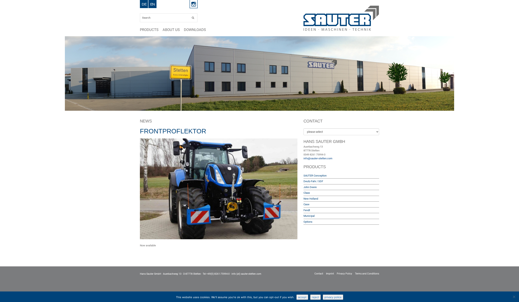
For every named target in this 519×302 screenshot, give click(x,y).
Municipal (309, 215)
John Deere (310, 187)
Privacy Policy (344, 273)
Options (307, 221)
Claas (306, 192)
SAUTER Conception (315, 175)
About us (176, 29)
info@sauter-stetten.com (317, 158)
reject (315, 297)
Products (151, 29)
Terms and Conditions (367, 273)
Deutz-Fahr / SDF (313, 181)
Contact (318, 273)
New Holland (310, 198)
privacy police (333, 297)
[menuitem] (144, 4)
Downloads (204, 29)
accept (302, 297)
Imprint (330, 273)
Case (306, 204)
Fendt (306, 210)
